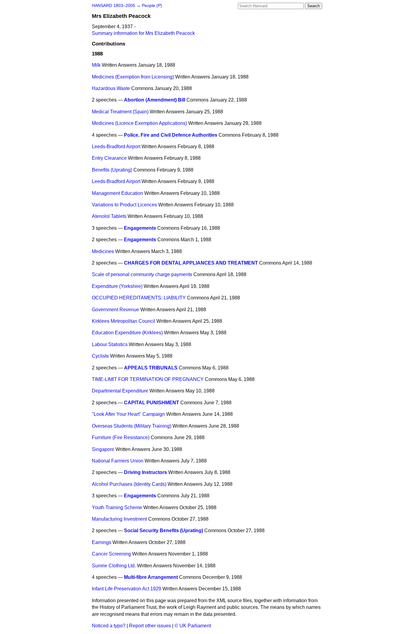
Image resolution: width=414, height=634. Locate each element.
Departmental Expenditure (120, 390)
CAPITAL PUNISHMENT (151, 402)
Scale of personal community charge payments (142, 274)
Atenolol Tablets (109, 216)
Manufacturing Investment (119, 519)
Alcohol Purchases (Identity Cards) (129, 484)
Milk (96, 65)
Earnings (101, 542)
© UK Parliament (193, 625)
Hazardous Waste (111, 88)
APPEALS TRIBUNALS (151, 367)
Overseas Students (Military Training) (131, 426)
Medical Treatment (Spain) (120, 111)
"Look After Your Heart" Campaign (128, 414)
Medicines (103, 251)
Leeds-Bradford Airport (116, 146)
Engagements (140, 228)
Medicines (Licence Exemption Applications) (139, 123)
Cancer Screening (111, 553)
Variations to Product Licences (124, 204)
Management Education (117, 193)
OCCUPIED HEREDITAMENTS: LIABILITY (139, 297)
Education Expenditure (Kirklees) (127, 332)
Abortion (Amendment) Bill (154, 99)
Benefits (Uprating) (112, 169)
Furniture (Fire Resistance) (120, 437)
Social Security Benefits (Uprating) (163, 530)
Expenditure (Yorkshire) (117, 286)
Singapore (103, 449)
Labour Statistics (110, 344)
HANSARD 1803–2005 (113, 5)
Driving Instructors (145, 472)
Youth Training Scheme (117, 507)
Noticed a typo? (108, 625)
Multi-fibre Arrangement (151, 577)
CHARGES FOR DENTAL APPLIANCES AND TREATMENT (191, 262)
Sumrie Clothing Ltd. (114, 565)
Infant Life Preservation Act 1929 (126, 588)
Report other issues (150, 625)
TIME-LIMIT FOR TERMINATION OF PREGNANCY (148, 379)
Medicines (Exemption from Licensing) (133, 76)
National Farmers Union (117, 460)
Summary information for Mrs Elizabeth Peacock (143, 33)
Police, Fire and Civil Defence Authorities (170, 135)
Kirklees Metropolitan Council (123, 321)
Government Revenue (115, 309)
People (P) (152, 5)
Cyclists (100, 356)
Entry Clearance (109, 158)
